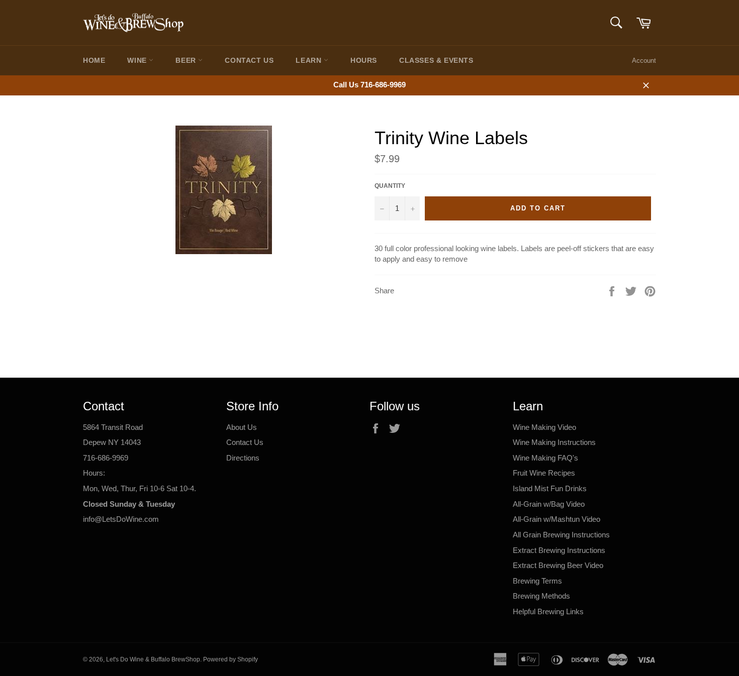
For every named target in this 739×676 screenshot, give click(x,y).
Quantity (390, 185)
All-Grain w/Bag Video (549, 504)
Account (644, 60)
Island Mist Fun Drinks (550, 488)
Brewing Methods (541, 596)
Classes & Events (436, 60)
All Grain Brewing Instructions (561, 534)
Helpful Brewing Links (548, 611)
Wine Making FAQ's (545, 458)
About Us (241, 427)
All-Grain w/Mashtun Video (556, 519)
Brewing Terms (537, 581)
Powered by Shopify (230, 659)
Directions (242, 458)
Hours (363, 60)
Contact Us (249, 60)
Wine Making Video (544, 427)
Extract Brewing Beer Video (558, 565)
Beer (186, 60)
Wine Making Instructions (554, 442)
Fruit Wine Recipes (544, 473)
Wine (138, 60)
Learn (310, 60)
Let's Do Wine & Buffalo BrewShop (153, 659)
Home (94, 60)
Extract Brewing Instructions (559, 550)
